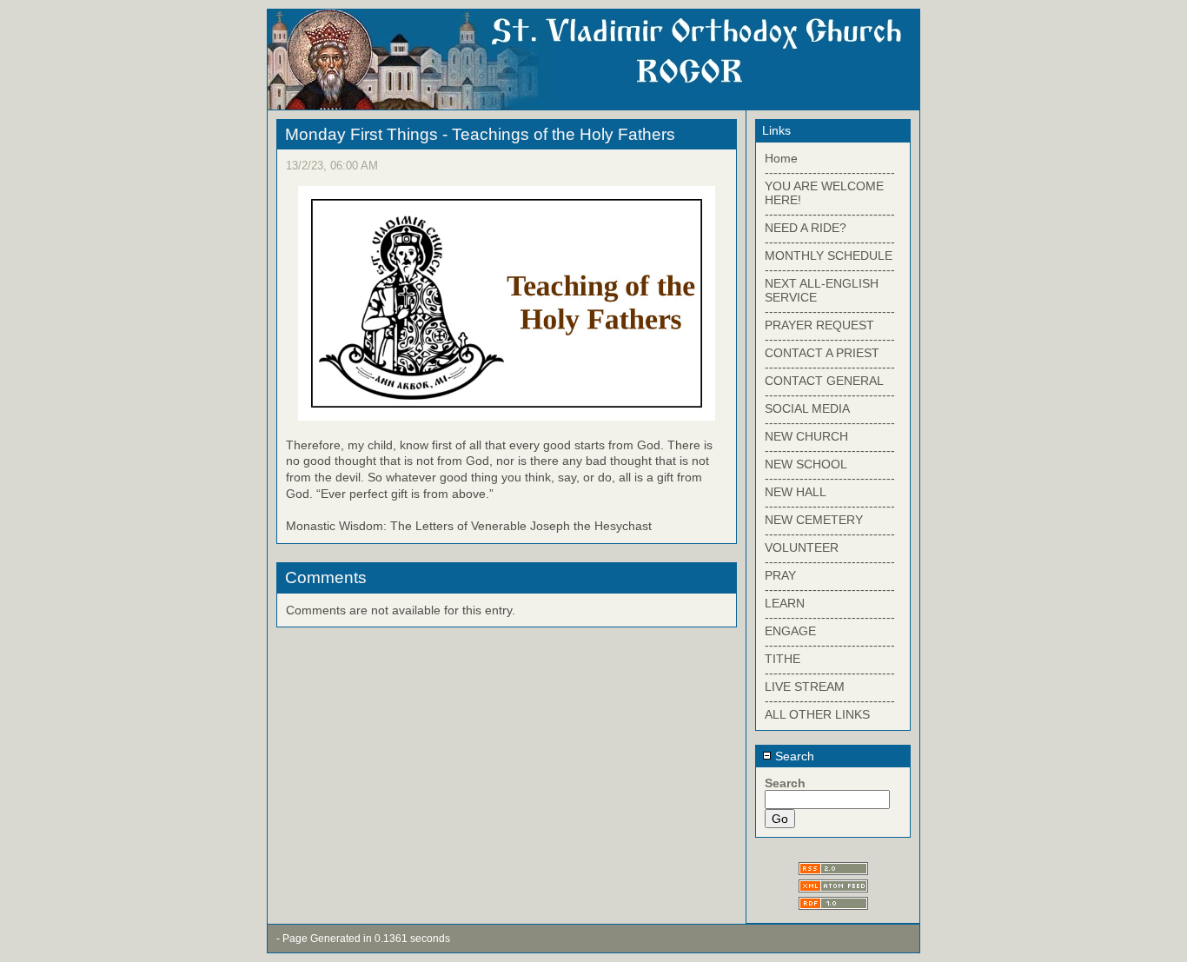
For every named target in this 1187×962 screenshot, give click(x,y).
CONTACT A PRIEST (822, 353)
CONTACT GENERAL (824, 381)
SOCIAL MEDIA (807, 408)
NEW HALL (795, 492)
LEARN (785, 603)
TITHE (782, 659)
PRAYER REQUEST (819, 325)
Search (793, 756)
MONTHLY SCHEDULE (828, 255)
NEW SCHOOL (806, 464)
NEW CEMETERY (814, 520)
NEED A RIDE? (805, 228)
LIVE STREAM (805, 686)
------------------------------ (830, 172)
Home (781, 158)
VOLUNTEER (802, 547)
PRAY (780, 575)
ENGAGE (790, 631)
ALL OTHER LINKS (817, 714)
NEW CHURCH (806, 436)
